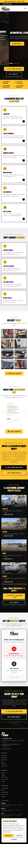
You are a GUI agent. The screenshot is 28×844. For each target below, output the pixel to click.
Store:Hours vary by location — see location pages (14, 741)
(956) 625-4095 (8, 581)
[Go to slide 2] (10, 63)
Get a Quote (13, 74)
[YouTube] (9, 748)
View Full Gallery (15, 373)
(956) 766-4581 (8, 514)
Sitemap (3, 796)
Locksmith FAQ (4, 788)
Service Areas (4, 779)
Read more (10, 415)
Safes (2, 761)
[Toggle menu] (25, 8)
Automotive (4, 755)
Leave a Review (15, 431)
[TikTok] (6, 748)
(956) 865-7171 (8, 559)
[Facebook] (2, 748)
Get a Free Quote (14, 473)
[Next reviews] (25, 413)
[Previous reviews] (2, 413)
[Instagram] (4, 748)
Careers (3, 781)
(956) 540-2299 (8, 536)
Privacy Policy (6, 832)
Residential (4, 757)
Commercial (4, 759)
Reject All (20, 835)
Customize (14, 839)
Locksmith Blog (5, 792)
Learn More (7, 43)
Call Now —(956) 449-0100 (14, 596)
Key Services (4, 766)
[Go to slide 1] (9, 63)
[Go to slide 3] (12, 63)
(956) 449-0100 (7, 738)
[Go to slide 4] (14, 63)
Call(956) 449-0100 (15, 467)
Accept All (8, 835)
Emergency (4, 764)
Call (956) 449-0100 (15, 69)
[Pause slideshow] (18, 63)
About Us (3, 772)
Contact (3, 775)
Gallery (3, 790)
